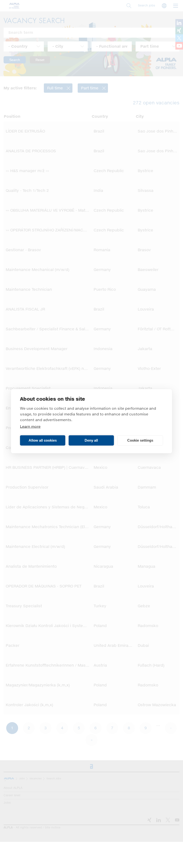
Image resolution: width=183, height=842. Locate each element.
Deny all (91, 440)
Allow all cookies (43, 440)
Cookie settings (140, 440)
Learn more (30, 426)
